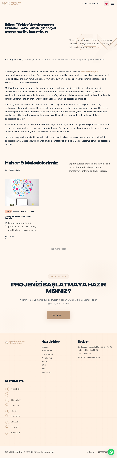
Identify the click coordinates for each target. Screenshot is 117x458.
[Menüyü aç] (112, 3)
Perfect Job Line (105, 452)
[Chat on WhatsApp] (111, 452)
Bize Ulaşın (46, 372)
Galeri (44, 361)
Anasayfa (45, 347)
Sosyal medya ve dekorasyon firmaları (18, 217)
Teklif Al (56, 315)
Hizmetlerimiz (48, 354)
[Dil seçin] (106, 3)
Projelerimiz (47, 358)
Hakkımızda (47, 350)
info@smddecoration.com (89, 357)
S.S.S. (44, 365)
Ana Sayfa (10, 59)
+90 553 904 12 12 (85, 353)
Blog (21, 59)
